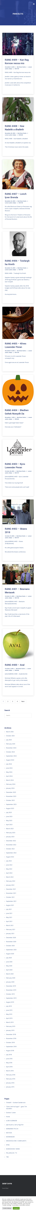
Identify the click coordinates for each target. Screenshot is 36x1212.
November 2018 (11, 1038)
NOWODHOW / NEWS (13, 1149)
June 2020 (9, 962)
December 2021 (11, 889)
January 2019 (10, 1030)
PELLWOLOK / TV (11, 1153)
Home (8, 1117)
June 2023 (9, 816)
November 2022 (11, 845)
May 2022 (9, 869)
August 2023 (10, 808)
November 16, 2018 (10, 268)
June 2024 (9, 768)
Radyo (10, 68)
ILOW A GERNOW (11, 1121)
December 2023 (11, 792)
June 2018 (9, 1059)
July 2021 (9, 909)
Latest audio (8, 135)
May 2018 (9, 1063)
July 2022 (9, 861)
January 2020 (10, 982)
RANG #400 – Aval (14, 665)
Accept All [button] (16, 1208)
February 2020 (10, 978)
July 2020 (9, 958)
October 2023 (10, 800)
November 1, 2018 (9, 417)
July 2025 (9, 740)
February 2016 (10, 1079)
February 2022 (10, 881)
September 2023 (11, 804)
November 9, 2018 (9, 350)
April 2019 (9, 1018)
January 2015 (10, 1087)
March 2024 (9, 780)
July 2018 (9, 1055)
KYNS (8, 1145)
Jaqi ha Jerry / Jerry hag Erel (14, 1125)
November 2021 (11, 893)
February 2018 (10, 1075)
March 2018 (9, 1071)
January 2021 (10, 933)
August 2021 (10, 905)
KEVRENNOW (10, 1137)
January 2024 (10, 788)
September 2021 (11, 901)
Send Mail (5, 1188)
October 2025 (10, 736)
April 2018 (9, 1067)
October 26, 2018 (9, 471)
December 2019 (11, 986)
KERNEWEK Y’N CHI (12, 1129)
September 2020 (11, 950)
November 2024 (11, 748)
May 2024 (9, 772)
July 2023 (9, 812)
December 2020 (11, 937)
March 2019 (9, 1022)
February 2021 (10, 929)
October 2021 (10, 897)
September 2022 (11, 853)
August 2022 (10, 857)
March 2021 (9, 925)
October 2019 (10, 994)
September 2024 (11, 756)
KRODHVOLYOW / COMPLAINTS (16, 1141)
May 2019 (9, 1014)
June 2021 (9, 913)
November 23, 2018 (10, 201)
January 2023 (10, 837)
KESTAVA (9, 1133)
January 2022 (10, 885)
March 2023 (9, 828)
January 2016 (10, 1083)
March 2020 (9, 974)
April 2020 (9, 970)
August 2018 (10, 1050)
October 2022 (10, 849)
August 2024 (10, 760)
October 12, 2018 (9, 596)
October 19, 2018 (9, 536)
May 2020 (9, 966)
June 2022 (9, 865)
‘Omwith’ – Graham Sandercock (15, 1102)
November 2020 (11, 942)
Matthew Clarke (21, 67)
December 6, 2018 (9, 67)
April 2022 (9, 873)
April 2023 (9, 824)
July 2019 (9, 1006)
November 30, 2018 (10, 133)
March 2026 (9, 732)
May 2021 (9, 917)
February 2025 (10, 744)
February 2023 (10, 833)
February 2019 (10, 1026)
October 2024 (10, 752)
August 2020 (10, 954)
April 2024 (9, 776)
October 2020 (10, 946)
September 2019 (11, 998)
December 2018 (11, 1034)
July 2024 (9, 764)
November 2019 (11, 990)
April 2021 (9, 921)
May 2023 (9, 820)
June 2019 (9, 1010)
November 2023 (11, 796)
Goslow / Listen (11, 1112)
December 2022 (11, 841)
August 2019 (10, 1002)
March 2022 (9, 877)
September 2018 (11, 1046)
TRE (7, 1157)
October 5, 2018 (9, 668)
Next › (23, 701)
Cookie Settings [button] (7, 1208)
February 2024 (10, 784)
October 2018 (10, 1042)
